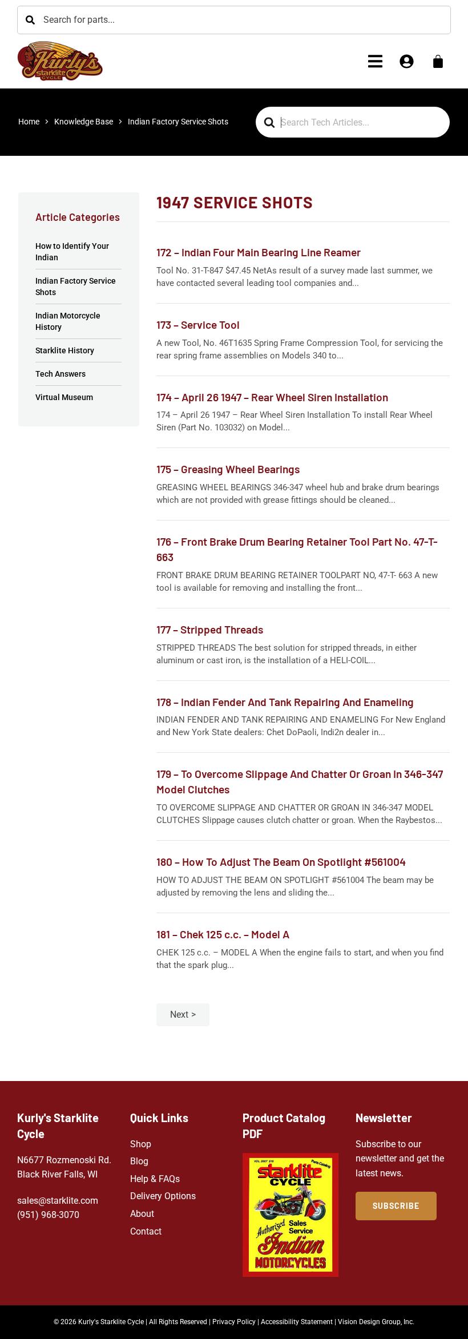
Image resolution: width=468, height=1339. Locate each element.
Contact (146, 1231)
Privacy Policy (234, 1322)
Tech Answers (60, 373)
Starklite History (64, 350)
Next (179, 1014)
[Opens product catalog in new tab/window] (290, 1215)
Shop (140, 1144)
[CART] (438, 61)
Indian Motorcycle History (67, 321)
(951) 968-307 (45, 1214)
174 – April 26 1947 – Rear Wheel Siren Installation (272, 397)
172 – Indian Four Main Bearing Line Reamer (258, 252)
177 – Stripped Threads (209, 629)
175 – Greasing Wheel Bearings (228, 468)
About (142, 1213)
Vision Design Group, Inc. (376, 1322)
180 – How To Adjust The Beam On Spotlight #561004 (281, 861)
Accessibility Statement (297, 1322)
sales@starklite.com (57, 1200)
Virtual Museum (64, 397)
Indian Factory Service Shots (75, 286)
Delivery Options (163, 1196)
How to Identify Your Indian (72, 251)
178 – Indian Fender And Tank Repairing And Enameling (285, 701)
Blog (139, 1161)
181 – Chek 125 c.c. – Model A (222, 934)
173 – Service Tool (198, 324)
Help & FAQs (155, 1178)
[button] (375, 61)
